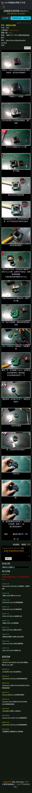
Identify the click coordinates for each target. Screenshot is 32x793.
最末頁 (15, 534)
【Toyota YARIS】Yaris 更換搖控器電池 (13, 694)
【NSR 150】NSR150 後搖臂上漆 (11, 650)
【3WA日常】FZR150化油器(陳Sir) (12, 671)
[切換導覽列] (3, 7)
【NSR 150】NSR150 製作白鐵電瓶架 (12, 643)
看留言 (24, 544)
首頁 (6, 534)
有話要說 (16, 544)
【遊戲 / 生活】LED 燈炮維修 (10, 623)
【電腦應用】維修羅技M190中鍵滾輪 (12, 731)
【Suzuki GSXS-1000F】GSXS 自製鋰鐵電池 (14, 718)
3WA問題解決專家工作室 (15, 3)
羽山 (13, 782)
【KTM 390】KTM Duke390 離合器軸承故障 (14, 678)
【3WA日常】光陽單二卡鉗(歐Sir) (11, 711)
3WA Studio (20, 782)
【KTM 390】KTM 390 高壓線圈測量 (12, 602)
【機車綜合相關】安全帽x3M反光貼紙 (13, 636)
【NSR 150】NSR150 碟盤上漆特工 (12, 629)
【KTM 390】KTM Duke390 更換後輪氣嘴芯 (14, 724)
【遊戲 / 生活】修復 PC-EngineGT (11, 595)
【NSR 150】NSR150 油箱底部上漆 (12, 616)
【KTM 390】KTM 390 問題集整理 (12, 609)
